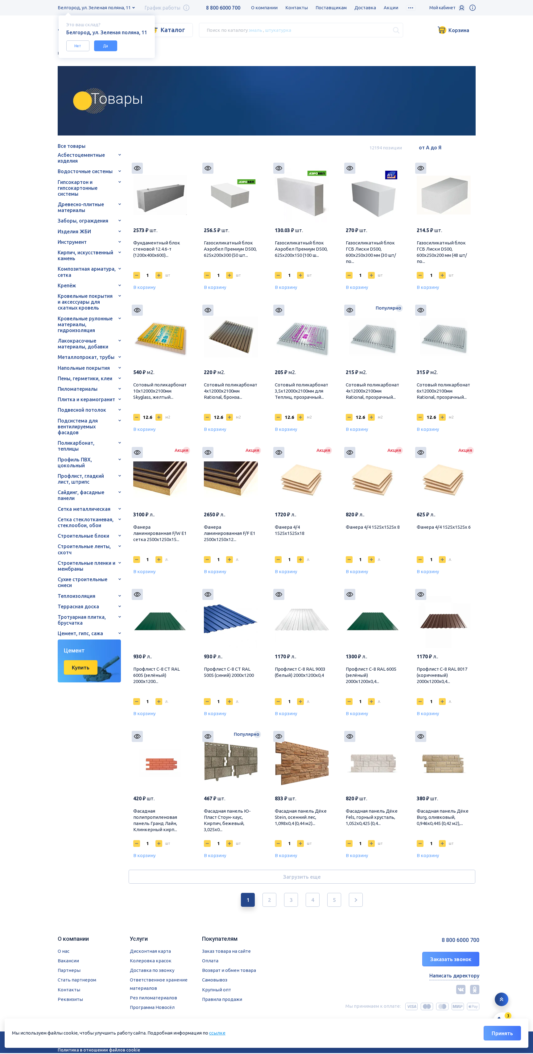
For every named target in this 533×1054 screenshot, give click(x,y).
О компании (264, 7)
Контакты (296, 7)
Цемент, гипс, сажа (80, 633)
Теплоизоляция (76, 596)
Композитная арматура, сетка (87, 271)
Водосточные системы (85, 171)
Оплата (210, 960)
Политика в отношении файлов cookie (99, 1050)
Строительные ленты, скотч (84, 549)
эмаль (255, 29)
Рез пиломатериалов (153, 997)
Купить (80, 667)
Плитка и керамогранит (86, 399)
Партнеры (69, 970)
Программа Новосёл (152, 1007)
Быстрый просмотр (137, 168)
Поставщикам (331, 7)
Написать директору (454, 975)
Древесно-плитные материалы (81, 207)
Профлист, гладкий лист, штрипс (81, 479)
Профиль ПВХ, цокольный (75, 462)
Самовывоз (214, 979)
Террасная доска (78, 606)
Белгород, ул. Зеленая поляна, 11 (94, 7)
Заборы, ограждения (83, 220)
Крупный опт (216, 989)
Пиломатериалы (77, 389)
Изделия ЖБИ (74, 231)
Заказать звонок (450, 959)
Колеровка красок (150, 960)
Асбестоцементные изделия (81, 158)
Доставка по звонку (152, 970)
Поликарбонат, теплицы (76, 446)
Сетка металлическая (84, 509)
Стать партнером (77, 979)
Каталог (172, 29)
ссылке (217, 1032)
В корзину (144, 287)
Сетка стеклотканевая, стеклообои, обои (86, 522)
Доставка (365, 7)
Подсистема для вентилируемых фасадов (78, 426)
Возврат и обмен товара (229, 970)
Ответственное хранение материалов (159, 983)
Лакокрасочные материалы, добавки (83, 343)
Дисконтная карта (150, 951)
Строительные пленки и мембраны (86, 566)
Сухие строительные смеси (82, 582)
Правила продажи (222, 999)
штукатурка (278, 29)
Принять (502, 1033)
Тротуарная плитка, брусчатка (82, 620)
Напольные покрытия (84, 368)
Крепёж (67, 285)
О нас (63, 951)
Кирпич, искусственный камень (85, 255)
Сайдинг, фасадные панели (81, 495)
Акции (391, 7)
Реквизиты (70, 999)
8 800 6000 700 (223, 7)
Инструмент (72, 242)
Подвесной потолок (82, 410)
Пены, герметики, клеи (85, 378)
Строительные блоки (83, 536)
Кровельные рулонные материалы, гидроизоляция (85, 324)
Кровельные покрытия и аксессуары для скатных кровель (85, 301)
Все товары (71, 146)
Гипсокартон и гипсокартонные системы (77, 188)
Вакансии (68, 960)
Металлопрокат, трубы (86, 357)
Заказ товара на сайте (226, 951)
